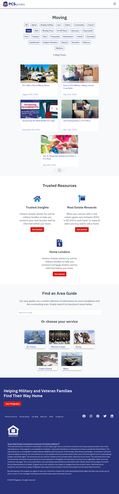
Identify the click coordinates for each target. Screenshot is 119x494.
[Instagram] (91, 416)
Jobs (29, 30)
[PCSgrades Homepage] (14, 4)
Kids (37, 30)
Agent (34, 25)
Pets (26, 36)
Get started (37, 229)
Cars (59, 25)
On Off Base (62, 30)
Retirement (68, 36)
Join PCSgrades (12, 404)
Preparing (55, 36)
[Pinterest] (98, 416)
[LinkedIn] (112, 416)
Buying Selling (47, 25)
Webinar (59, 48)
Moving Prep (48, 30)
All (26, 25)
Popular (35, 36)
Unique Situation (50, 42)
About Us (43, 417)
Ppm (45, 36)
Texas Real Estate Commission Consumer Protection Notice (32, 444)
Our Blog (35, 417)
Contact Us (59, 417)
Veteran (86, 42)
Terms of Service (11, 417)
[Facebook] (84, 416)
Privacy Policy (24, 417)
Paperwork (88, 30)
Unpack (64, 42)
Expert (91, 25)
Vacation (75, 42)
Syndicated (34, 42)
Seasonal (90, 36)
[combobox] (59, 313)
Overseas (75, 30)
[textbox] (59, 313)
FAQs (51, 417)
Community (79, 25)
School (80, 36)
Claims (67, 25)
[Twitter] (105, 416)
